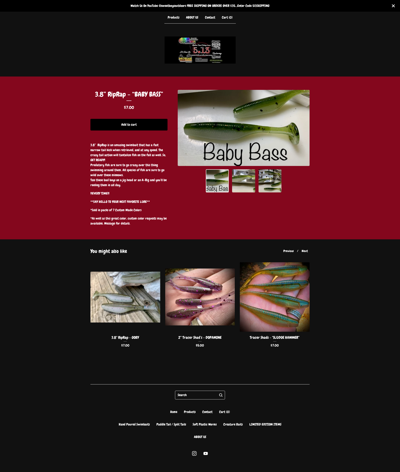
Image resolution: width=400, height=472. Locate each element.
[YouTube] (205, 453)
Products (173, 17)
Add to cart (129, 124)
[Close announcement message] (393, 6)
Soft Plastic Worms (205, 424)
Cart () (227, 17)
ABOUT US (192, 17)
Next (305, 251)
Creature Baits (233, 424)
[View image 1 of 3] (217, 180)
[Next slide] (303, 128)
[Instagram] (194, 453)
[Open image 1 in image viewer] (244, 128)
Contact (210, 17)
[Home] (200, 50)
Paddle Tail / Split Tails (171, 424)
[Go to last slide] (183, 128)
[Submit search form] (220, 395)
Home (173, 412)
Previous (288, 251)
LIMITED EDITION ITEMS (265, 424)
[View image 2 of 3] (243, 180)
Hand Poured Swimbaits (134, 424)
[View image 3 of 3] (270, 180)
